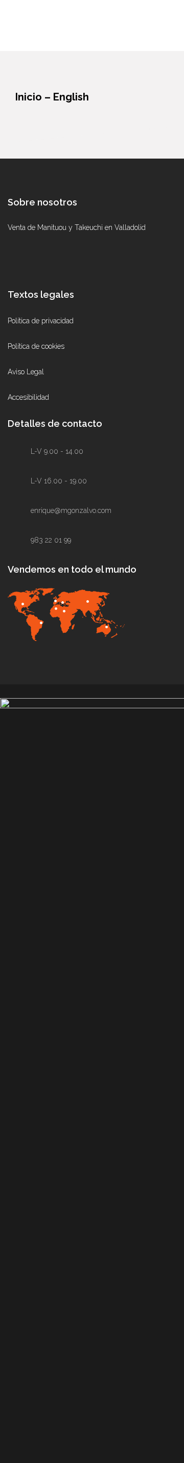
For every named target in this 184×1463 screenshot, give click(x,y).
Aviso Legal (26, 372)
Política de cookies (36, 346)
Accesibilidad (28, 397)
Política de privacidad (41, 321)
